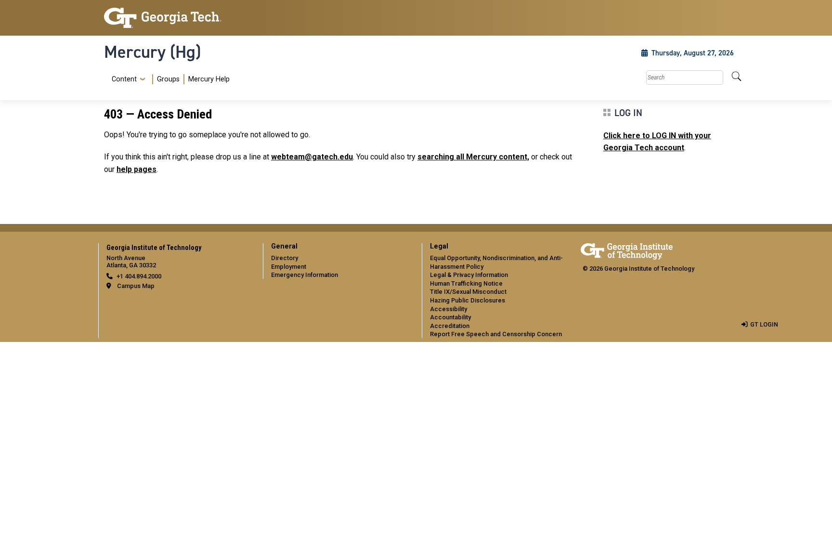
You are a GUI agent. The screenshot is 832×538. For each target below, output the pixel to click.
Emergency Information (304, 274)
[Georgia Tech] (177, 18)
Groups (168, 79)
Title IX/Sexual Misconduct (468, 291)
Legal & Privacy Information (469, 274)
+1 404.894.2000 (139, 276)
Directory (284, 258)
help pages (136, 169)
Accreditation (449, 325)
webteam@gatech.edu (312, 156)
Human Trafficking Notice (466, 283)
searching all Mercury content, (473, 156)
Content (124, 79)
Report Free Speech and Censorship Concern (496, 334)
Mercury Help (209, 79)
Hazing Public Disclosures (467, 300)
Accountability (450, 317)
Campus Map (136, 285)
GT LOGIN (764, 324)
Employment (288, 266)
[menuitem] (169, 79)
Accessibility (448, 309)
